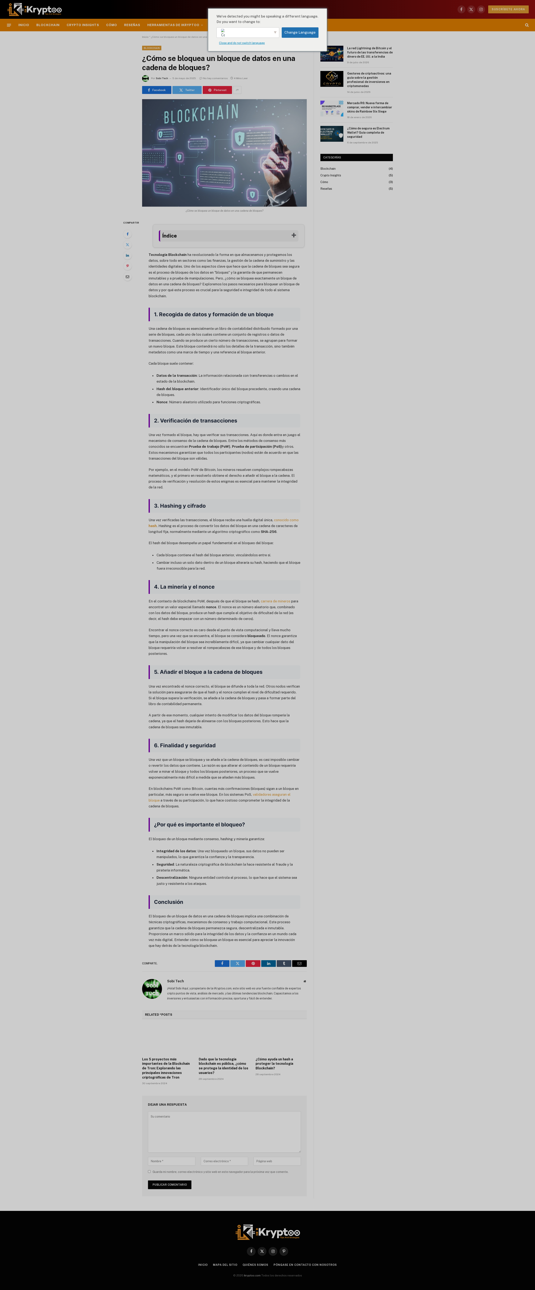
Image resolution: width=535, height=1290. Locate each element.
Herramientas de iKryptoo (173, 25)
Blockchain (48, 25)
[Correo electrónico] (127, 276)
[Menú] (9, 25)
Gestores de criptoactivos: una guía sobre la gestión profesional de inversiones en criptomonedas (369, 80)
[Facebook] (127, 234)
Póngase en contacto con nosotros (305, 1264)
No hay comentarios (215, 78)
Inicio (23, 25)
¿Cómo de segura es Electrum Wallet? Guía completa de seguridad (368, 132)
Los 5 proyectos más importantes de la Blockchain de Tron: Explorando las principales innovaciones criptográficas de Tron (166, 1068)
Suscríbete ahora (508, 9)
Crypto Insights (83, 25)
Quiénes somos (255, 1264)
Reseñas (132, 25)
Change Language (300, 32)
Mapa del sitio (225, 1264)
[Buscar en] (526, 25)
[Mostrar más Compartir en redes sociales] (237, 90)
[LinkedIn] (127, 255)
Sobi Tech (162, 78)
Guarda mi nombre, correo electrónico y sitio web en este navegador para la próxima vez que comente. (220, 1172)
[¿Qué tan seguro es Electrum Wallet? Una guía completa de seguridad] (331, 134)
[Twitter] (127, 244)
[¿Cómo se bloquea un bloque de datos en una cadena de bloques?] (224, 153)
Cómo (111, 25)
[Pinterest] (127, 266)
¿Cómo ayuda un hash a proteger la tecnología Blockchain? (274, 1063)
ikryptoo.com (252, 1275)
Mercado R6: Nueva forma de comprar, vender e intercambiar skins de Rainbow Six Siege (369, 107)
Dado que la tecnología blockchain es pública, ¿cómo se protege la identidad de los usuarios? (223, 1066)
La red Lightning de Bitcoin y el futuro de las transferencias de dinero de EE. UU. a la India (370, 52)
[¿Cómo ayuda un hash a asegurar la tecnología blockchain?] (281, 1039)
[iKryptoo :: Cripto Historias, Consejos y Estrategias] (34, 9)
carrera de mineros (275, 601)
